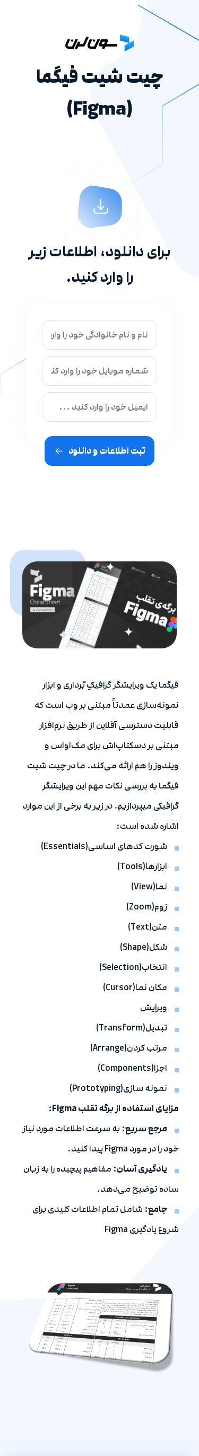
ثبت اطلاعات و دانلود (106, 451)
